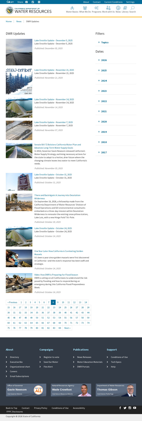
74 (88, 322)
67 (48, 322)
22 (48, 307)
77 (20, 328)
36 (43, 312)
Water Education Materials (89, 362)
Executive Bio (16, 362)
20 (37, 307)
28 (82, 307)
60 (8, 322)
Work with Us (108, 11)
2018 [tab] (104, 142)
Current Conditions (113, 2)
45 (8, 317)
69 (60, 322)
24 (60, 307)
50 (37, 317)
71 (71, 322)
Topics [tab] (104, 42)
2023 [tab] (104, 91)
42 (77, 312)
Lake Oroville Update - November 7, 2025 (53, 122)
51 (43, 317)
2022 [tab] (104, 101)
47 (20, 317)
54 (60, 317)
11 (69, 302)
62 (20, 322)
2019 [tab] (104, 131)
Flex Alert (48, 366)
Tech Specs (116, 362)
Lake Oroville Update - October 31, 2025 (53, 174)
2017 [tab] (104, 152)
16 (14, 307)
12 (74, 302)
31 (14, 312)
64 (31, 322)
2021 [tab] (104, 111)
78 (26, 328)
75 (8, 328)
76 (14, 328)
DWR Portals (83, 366)
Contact (97, 2)
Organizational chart (20, 366)
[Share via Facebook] (26, 2)
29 (88, 307)
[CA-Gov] (10, 2)
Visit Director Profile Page (105, 394)
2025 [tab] (104, 70)
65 (37, 322)
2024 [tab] (104, 80)
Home (9, 21)
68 (54, 322)
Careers (13, 371)
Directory (14, 357)
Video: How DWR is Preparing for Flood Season (56, 274)
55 (65, 317)
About (86, 2)
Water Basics (72, 11)
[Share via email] (39, 2)
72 (77, 322)
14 (86, 302)
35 (37, 312)
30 (8, 312)
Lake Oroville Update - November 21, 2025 (54, 70)
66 (43, 322)
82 (48, 328)
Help (113, 366)
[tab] (116, 42)
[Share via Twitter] (33, 2)
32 (20, 312)
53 (54, 317)
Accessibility (79, 408)
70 (65, 322)
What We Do (85, 11)
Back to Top (11, 408)
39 (60, 312)
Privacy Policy (40, 408)
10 (63, 302)
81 (43, 328)
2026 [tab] (104, 60)
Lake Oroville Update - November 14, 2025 (54, 99)
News (118, 11)
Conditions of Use (119, 357)
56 (71, 317)
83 (54, 328)
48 (26, 317)
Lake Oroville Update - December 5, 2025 (53, 40)
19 (31, 307)
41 (71, 312)
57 (77, 317)
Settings (130, 2)
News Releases (84, 357)
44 (88, 312)
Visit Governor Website (15, 394)
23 (54, 307)
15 (8, 307)
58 (82, 317)
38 (54, 312)
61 (14, 322)
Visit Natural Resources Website (62, 394)
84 (60, 328)
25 (65, 307)
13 (80, 302)
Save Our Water (51, 362)
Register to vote (51, 357)
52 (48, 317)
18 (26, 307)
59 (88, 317)
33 (26, 312)
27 (77, 307)
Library (125, 11)
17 (20, 307)
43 (82, 312)
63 (26, 322)
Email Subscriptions (19, 376)
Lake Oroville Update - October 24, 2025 (53, 228)
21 (43, 307)
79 (31, 328)
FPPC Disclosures (15, 411)
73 (82, 322)
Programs (96, 11)
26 (71, 307)
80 (37, 328)
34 (31, 312)
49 (31, 317)
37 (48, 312)
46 (14, 317)
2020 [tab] (104, 121)
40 (65, 312)
